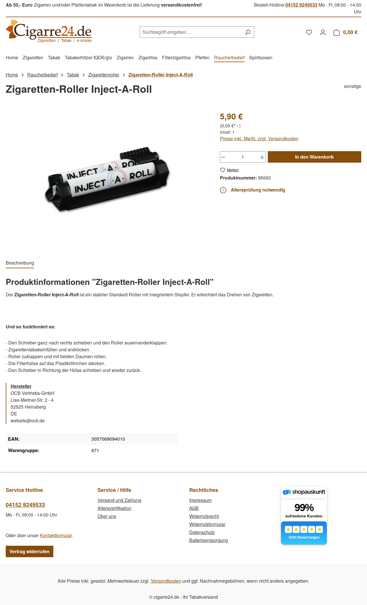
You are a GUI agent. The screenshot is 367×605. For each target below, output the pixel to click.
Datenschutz (202, 532)
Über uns (106, 516)
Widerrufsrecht (204, 516)
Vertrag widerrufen (29, 551)
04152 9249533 (301, 4)
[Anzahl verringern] (223, 157)
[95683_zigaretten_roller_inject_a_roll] (107, 179)
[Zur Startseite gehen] (49, 31)
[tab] (20, 263)
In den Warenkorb (314, 156)
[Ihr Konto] (323, 32)
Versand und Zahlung (119, 500)
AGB (194, 508)
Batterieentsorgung (208, 540)
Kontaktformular (56, 535)
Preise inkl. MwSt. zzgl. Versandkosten (259, 138)
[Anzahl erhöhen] (262, 157)
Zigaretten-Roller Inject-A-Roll (160, 74)
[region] (107, 179)
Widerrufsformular (207, 524)
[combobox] (190, 32)
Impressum (200, 500)
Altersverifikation (114, 508)
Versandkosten (166, 581)
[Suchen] (247, 32)
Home (12, 74)
